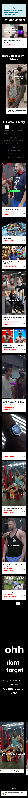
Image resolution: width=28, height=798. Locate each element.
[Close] (25, 794)
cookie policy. (13, 795)
